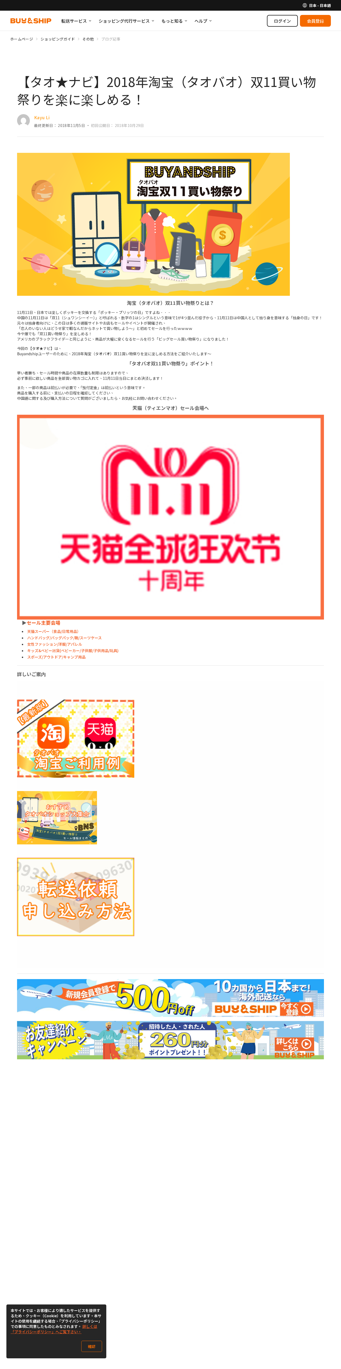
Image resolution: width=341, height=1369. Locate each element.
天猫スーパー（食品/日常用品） (54, 631)
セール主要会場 (43, 622)
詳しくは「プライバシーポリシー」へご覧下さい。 (54, 1329)
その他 (88, 39)
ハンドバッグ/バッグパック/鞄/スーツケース (64, 637)
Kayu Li (42, 117)
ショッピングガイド (57, 39)
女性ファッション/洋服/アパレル (54, 644)
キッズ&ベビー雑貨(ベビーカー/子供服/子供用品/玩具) (73, 650)
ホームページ (21, 39)
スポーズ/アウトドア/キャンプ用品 (56, 657)
